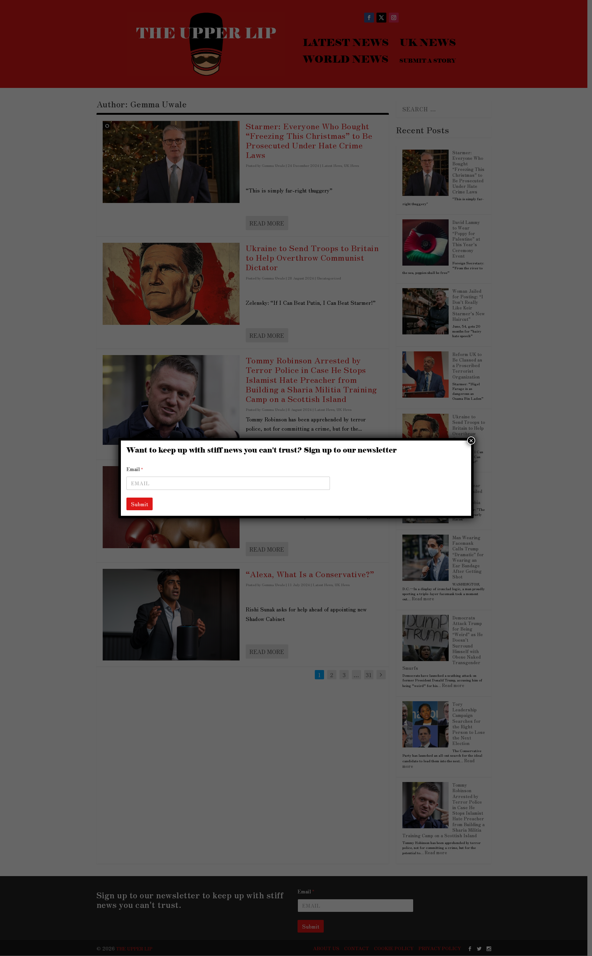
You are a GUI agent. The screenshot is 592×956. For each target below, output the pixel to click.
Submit (139, 504)
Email (134, 469)
